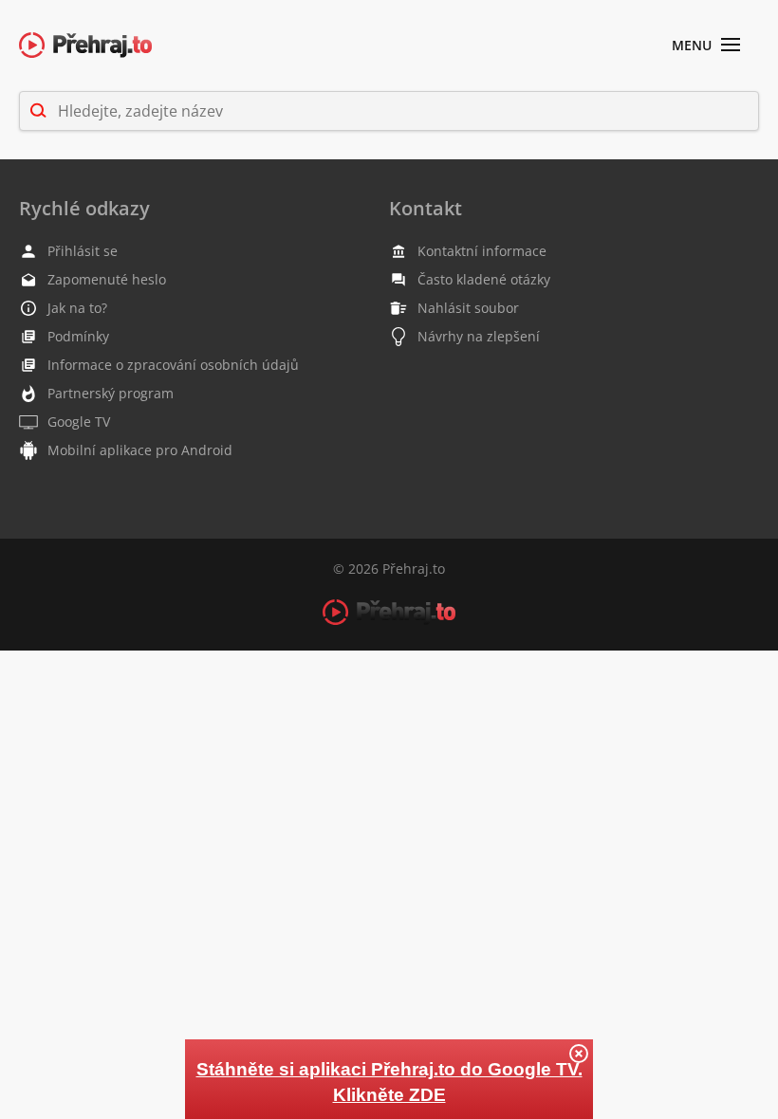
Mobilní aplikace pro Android (139, 450)
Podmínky (78, 336)
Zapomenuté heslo (106, 279)
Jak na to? (77, 308)
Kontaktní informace (481, 251)
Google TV (78, 422)
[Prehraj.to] (85, 46)
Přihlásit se (82, 251)
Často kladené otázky (483, 279)
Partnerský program (110, 393)
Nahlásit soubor (468, 308)
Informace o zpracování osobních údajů (173, 365)
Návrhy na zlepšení (478, 336)
